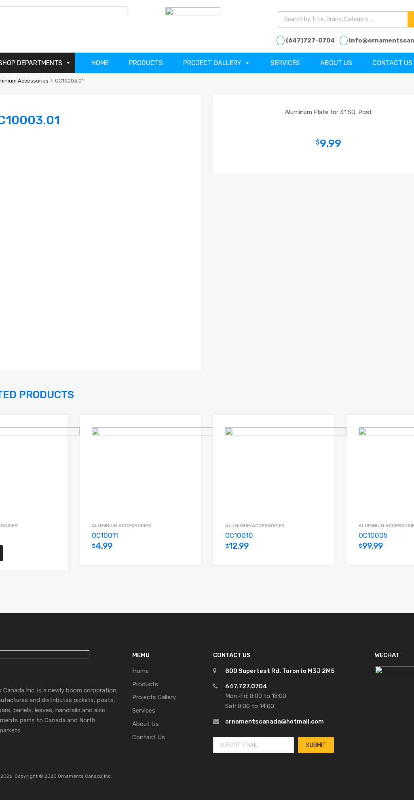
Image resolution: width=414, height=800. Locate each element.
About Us (336, 63)
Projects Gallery (154, 697)
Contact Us (148, 737)
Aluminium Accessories (121, 525)
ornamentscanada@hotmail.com (274, 721)
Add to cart (185, 550)
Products (146, 63)
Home (100, 63)
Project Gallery (212, 63)
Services (285, 63)
